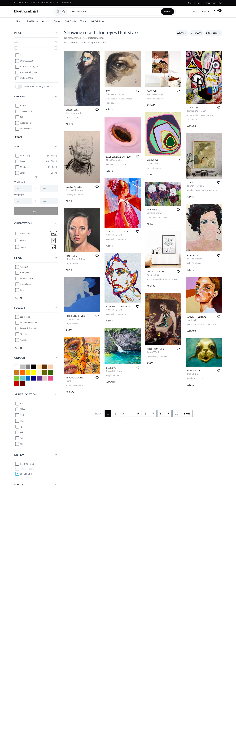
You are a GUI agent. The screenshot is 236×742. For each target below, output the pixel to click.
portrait (23, 240)
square (23, 247)
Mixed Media (26, 128)
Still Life (23, 334)
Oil (21, 117)
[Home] (26, 11)
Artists (46, 21)
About (57, 21)
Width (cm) (19, 182)
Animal (23, 340)
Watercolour (25, 123)
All (21, 55)
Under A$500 (26, 78)
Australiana (25, 284)
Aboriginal (24, 272)
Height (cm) (19, 194)
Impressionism (26, 278)
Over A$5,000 (27, 61)
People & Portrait (28, 328)
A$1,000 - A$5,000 (29, 66)
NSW (22, 409)
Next (187, 413)
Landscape (25, 317)
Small (22, 173)
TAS (22, 420)
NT (21, 444)
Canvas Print (26, 111)
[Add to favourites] (97, 109)
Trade (83, 21)
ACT (22, 415)
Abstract (24, 267)
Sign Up (206, 11)
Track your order (214, 3)
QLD (22, 426)
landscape (25, 233)
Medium (24, 167)
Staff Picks (32, 21)
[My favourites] (214, 11)
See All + (19, 136)
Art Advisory (97, 21)
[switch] (18, 87)
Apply (36, 211)
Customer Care (195, 3)
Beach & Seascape (28, 322)
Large (22, 161)
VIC (22, 403)
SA (21, 438)
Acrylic (23, 105)
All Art (19, 21)
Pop (22, 290)
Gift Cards (70, 21)
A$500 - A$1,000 (28, 72)
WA (21, 432)
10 (176, 413)
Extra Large (25, 155)
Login (194, 11)
